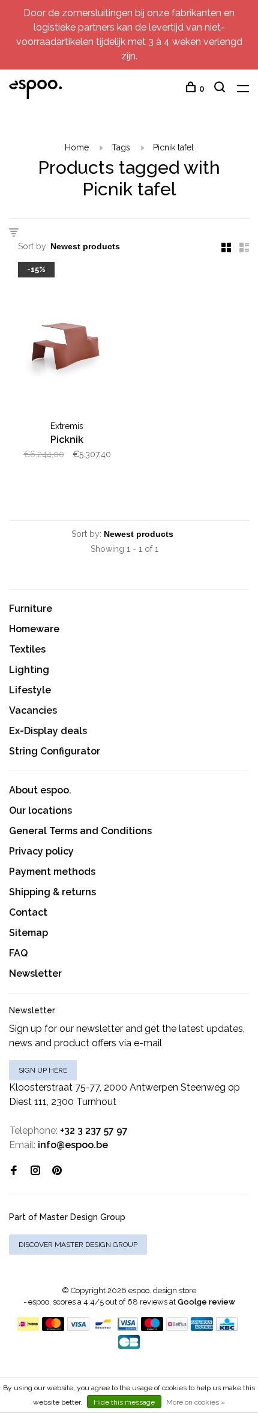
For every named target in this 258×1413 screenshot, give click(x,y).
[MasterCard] (53, 1327)
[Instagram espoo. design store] (35, 1171)
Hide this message (124, 1402)
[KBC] (227, 1327)
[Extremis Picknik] (67, 341)
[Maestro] (152, 1327)
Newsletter (35, 973)
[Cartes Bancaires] (129, 1345)
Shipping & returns (52, 892)
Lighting (29, 669)
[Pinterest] (57, 1171)
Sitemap (28, 932)
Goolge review (206, 1301)
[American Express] (202, 1327)
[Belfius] (177, 1327)
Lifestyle (30, 690)
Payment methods (52, 871)
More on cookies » (195, 1402)
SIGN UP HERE (43, 1070)
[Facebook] (14, 1171)
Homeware (34, 629)
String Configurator (54, 751)
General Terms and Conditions (80, 831)
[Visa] (78, 1327)
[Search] (221, 88)
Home (77, 147)
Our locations (40, 810)
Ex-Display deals (48, 730)
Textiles (27, 649)
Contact (28, 912)
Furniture (30, 608)
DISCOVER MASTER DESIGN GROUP (78, 1244)
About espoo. (40, 790)
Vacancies (33, 710)
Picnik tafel (173, 147)
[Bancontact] (103, 1327)
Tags (121, 147)
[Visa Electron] (128, 1327)
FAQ (18, 953)
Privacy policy (41, 851)
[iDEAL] (28, 1327)
